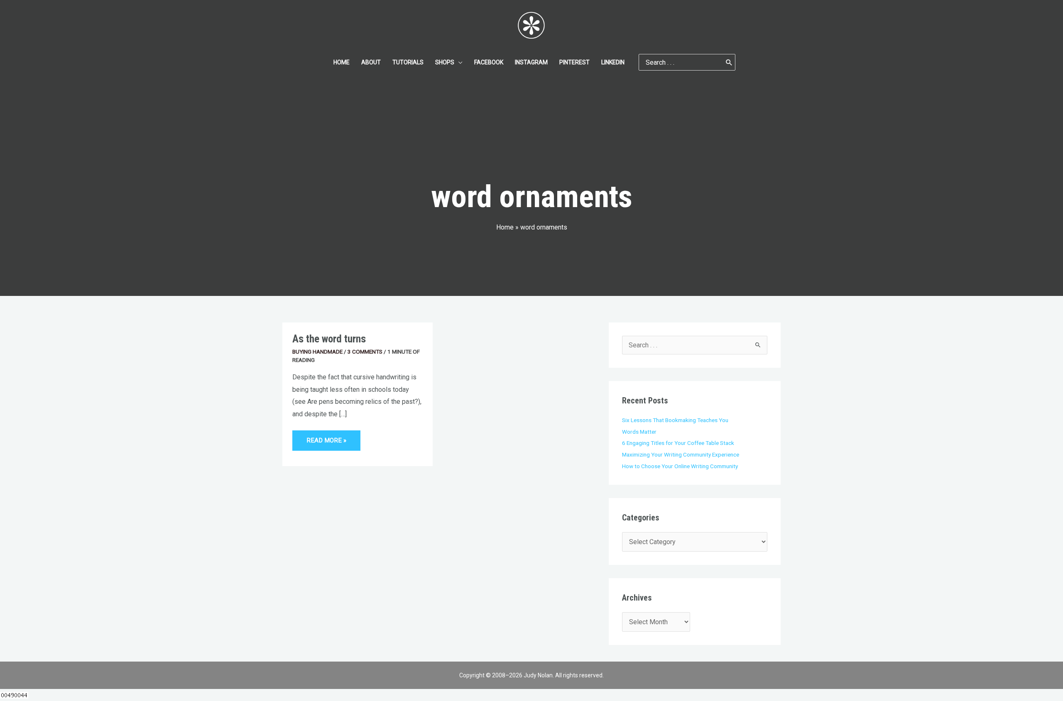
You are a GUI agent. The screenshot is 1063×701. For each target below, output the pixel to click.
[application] (458, 62)
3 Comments (365, 351)
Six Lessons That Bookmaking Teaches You (675, 420)
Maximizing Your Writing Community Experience (680, 454)
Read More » (326, 437)
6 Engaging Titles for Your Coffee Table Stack (678, 443)
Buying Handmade (317, 351)
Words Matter (639, 431)
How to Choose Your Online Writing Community (680, 466)
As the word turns (329, 339)
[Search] (729, 62)
